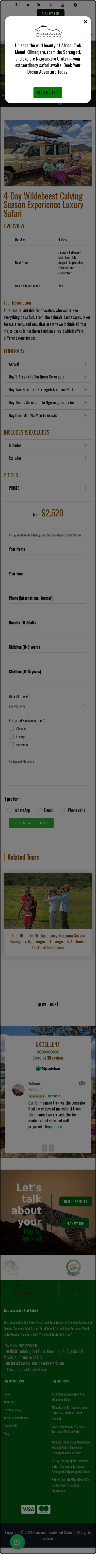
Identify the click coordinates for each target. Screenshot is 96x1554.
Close (85, 22)
